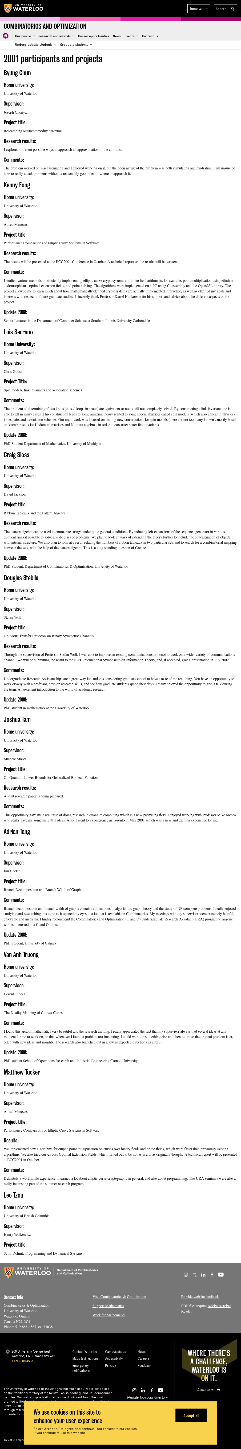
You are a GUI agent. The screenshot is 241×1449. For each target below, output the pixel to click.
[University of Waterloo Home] (24, 8)
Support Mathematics (108, 1305)
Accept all (191, 1415)
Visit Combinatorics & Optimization (119, 1296)
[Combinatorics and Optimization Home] (5, 36)
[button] (199, 8)
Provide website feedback (200, 1296)
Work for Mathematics (108, 1314)
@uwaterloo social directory (147, 1397)
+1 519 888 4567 (22, 1361)
